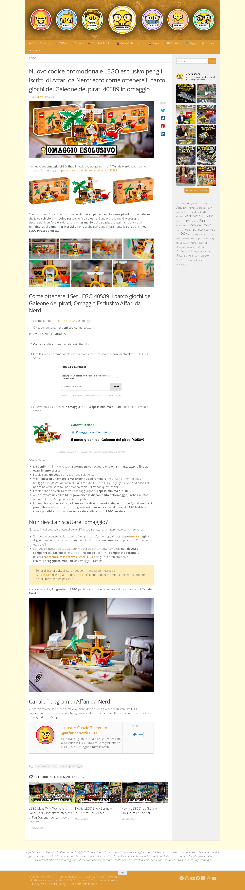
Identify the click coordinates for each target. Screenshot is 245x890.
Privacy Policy (38, 884)
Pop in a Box (199, 251)
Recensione (183, 255)
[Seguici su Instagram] (187, 878)
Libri (210, 234)
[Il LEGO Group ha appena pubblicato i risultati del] (186, 114)
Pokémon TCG (184, 251)
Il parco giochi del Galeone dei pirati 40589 (88, 170)
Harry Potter (183, 229)
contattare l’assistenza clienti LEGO (68, 557)
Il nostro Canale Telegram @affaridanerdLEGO (84, 730)
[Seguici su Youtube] (192, 878)
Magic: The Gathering (205, 238)
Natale (185, 243)
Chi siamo (210, 43)
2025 (184, 204)
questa (134, 536)
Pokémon (200, 247)
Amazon (182, 207)
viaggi (190, 260)
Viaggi (191, 43)
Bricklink (179, 212)
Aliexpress (206, 203)
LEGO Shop (65, 766)
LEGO (61, 43)
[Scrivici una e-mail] (214, 878)
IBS (194, 229)
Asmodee (193, 207)
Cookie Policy (57, 884)
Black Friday (205, 207)
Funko (78, 43)
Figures (156, 43)
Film (186, 220)
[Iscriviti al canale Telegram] (181, 878)
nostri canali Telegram (183, 852)
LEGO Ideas (193, 234)
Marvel (179, 243)
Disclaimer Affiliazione (83, 884)
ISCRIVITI (37, 50)
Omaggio (77, 766)
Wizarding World (182, 264)
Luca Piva (37, 96)
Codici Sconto (40, 43)
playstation (190, 247)
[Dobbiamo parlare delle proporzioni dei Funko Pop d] (206, 93)
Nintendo (193, 243)
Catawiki (179, 216)
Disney (204, 216)
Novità (203, 242)
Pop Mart (208, 251)
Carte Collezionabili (131, 43)
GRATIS (139, 734)
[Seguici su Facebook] (198, 878)
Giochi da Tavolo (100, 43)
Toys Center (181, 260)
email (79, 575)
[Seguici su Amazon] (208, 878)
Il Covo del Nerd (206, 229)
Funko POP (181, 225)
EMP (211, 216)
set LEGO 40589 (67, 321)
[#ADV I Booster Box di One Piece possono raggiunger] (186, 135)
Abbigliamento (193, 203)
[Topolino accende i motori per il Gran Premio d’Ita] (206, 155)
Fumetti (174, 43)
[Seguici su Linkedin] (203, 878)
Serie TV (195, 256)
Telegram (45, 575)
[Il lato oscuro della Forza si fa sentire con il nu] (186, 93)
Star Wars (205, 255)
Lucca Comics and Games (185, 239)
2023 (178, 203)
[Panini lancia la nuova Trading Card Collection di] (206, 176)
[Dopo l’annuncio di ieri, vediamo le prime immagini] (206, 135)
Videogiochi (199, 260)
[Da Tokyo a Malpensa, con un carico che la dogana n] (186, 155)
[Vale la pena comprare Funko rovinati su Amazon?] (186, 176)
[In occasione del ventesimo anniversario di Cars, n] (206, 114)
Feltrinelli (179, 221)
